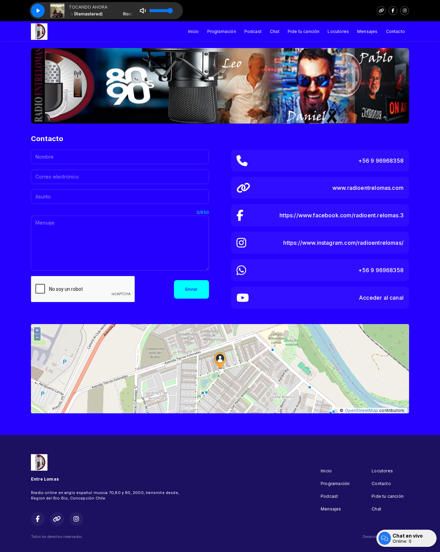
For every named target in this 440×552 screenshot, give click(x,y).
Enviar (191, 289)
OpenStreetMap (361, 410)
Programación (221, 31)
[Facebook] (392, 10)
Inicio (193, 31)
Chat (274, 31)
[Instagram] (404, 10)
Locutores (338, 31)
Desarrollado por (376, 536)
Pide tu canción (304, 31)
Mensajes (367, 31)
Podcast (253, 31)
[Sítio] (381, 10)
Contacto (395, 31)
